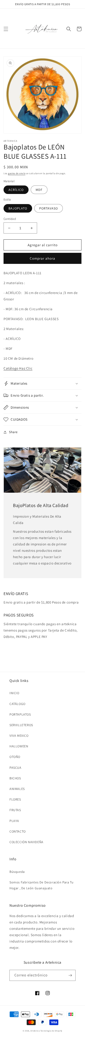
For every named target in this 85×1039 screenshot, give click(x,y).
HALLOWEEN (18, 746)
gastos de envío (17, 173)
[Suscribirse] (70, 975)
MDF (39, 190)
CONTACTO (17, 831)
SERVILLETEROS (21, 725)
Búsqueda (17, 872)
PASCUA (15, 767)
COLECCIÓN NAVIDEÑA (26, 842)
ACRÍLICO (16, 190)
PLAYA (14, 821)
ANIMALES (17, 789)
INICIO (14, 693)
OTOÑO (14, 757)
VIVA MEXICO (19, 735)
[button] (6, 29)
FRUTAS (15, 810)
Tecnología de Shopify (51, 1030)
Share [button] (13, 432)
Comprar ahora (42, 258)
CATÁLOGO (17, 704)
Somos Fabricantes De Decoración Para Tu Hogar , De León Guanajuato (41, 885)
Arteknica (35, 1030)
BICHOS (15, 778)
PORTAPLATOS (20, 714)
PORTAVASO (48, 208)
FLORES (15, 799)
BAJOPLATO (17, 208)
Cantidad (10, 219)
